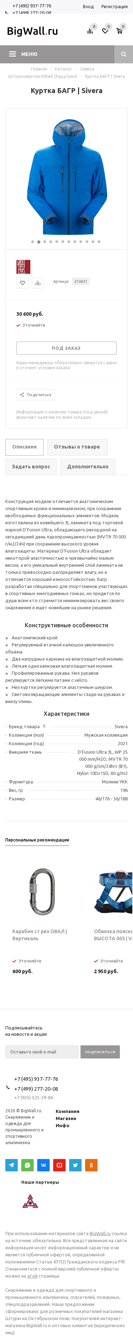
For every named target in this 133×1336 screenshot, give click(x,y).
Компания (67, 1111)
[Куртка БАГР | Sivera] (66, 235)
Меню (29, 54)
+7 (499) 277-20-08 (31, 12)
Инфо (63, 1125)
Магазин (66, 1118)
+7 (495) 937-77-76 (31, 5)
